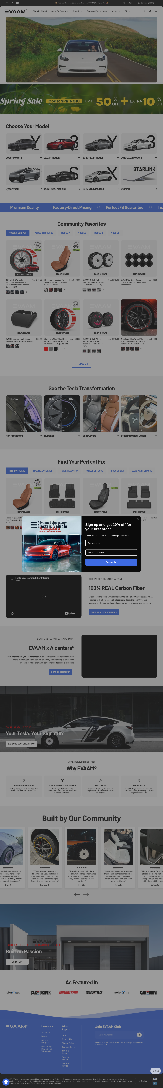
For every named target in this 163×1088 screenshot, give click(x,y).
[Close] (138, 519)
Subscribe (111, 562)
